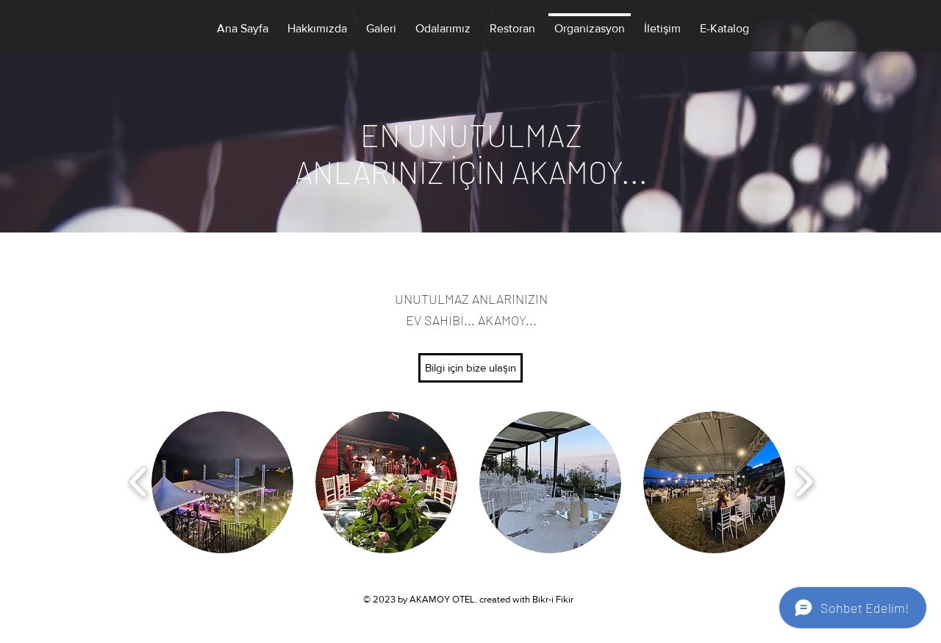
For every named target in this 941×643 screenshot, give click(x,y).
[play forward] (803, 482)
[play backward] (138, 482)
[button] (222, 482)
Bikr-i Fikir (552, 599)
